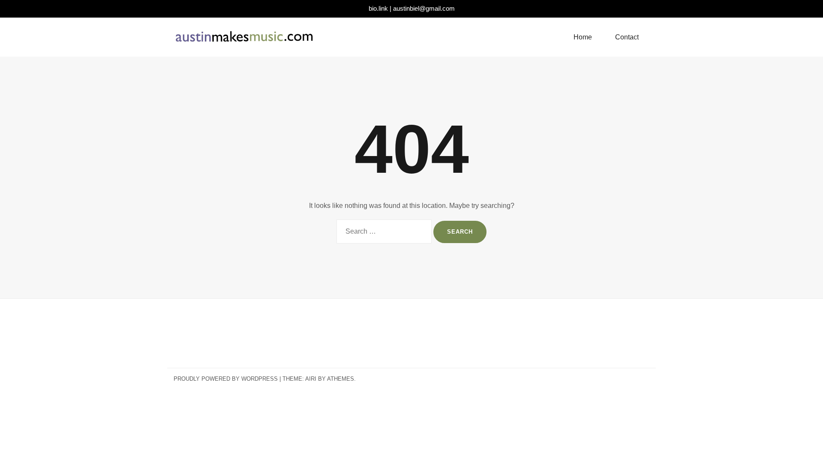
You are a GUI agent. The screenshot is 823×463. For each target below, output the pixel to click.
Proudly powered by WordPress (226, 379)
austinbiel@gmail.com (424, 8)
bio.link (378, 8)
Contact (627, 37)
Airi (310, 379)
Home (583, 37)
